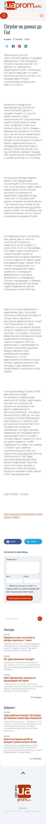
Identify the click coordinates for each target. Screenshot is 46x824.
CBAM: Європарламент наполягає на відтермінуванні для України (20, 679)
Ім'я (8, 576)
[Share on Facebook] (13, 46)
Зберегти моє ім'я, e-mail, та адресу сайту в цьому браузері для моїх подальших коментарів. (22, 589)
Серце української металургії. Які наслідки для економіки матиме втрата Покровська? (23, 717)
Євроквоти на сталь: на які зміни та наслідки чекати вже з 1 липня (19, 639)
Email (26, 576)
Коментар (11, 559)
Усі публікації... (36, 758)
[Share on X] (7, 46)
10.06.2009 (18, 39)
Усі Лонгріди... (36, 697)
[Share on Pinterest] (19, 46)
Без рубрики (7, 39)
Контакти (23, 808)
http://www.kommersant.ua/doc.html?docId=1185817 (23, 515)
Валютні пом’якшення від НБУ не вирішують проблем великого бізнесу (20, 741)
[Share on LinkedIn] (25, 46)
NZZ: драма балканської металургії (19, 659)
